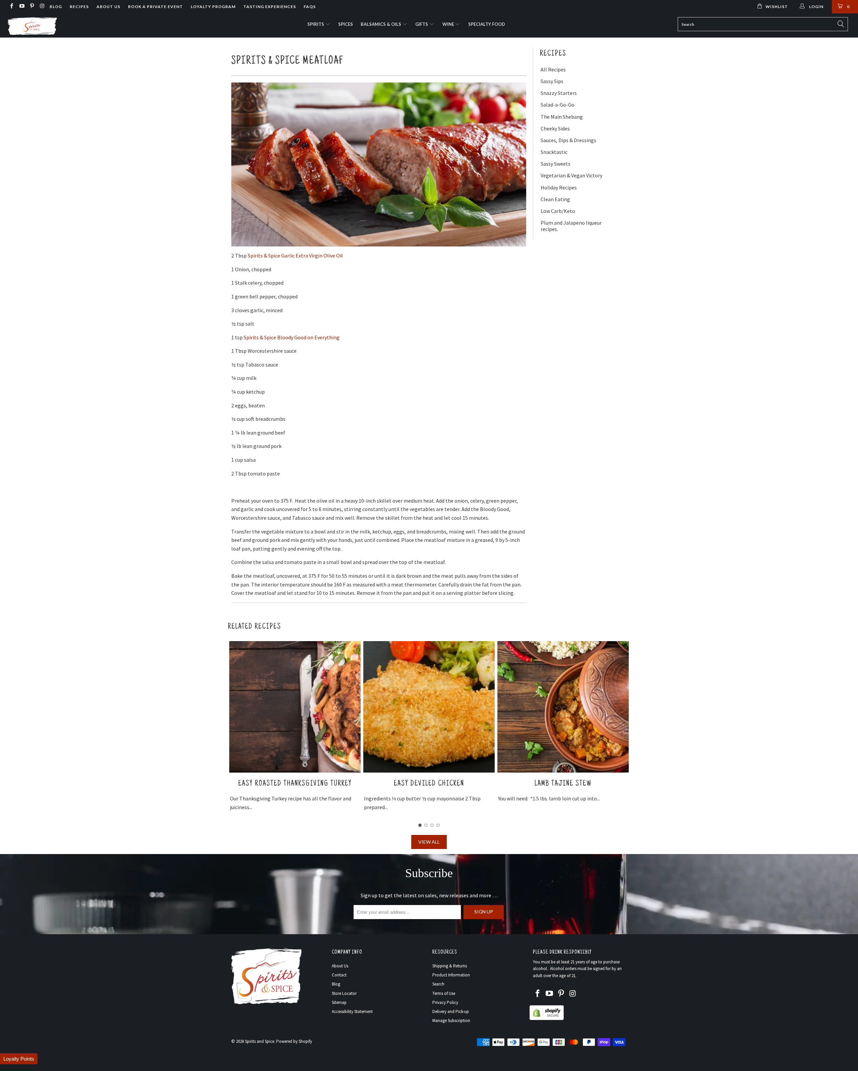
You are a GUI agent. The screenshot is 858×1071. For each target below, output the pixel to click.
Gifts (422, 24)
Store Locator (344, 993)
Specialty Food (486, 24)
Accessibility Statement (352, 1011)
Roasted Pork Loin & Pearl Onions (563, 784)
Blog (56, 6)
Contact (339, 975)
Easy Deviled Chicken (295, 784)
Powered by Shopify (294, 1041)
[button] (19, 1058)
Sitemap (339, 1002)
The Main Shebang (562, 117)
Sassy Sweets (555, 164)
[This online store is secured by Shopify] (547, 1018)
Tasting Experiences (269, 6)
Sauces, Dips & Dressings (568, 140)
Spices (345, 24)
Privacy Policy (445, 1002)
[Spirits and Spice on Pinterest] (32, 6)
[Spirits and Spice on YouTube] (21, 6)
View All (429, 842)
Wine (448, 24)
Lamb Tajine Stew (429, 784)
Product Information (451, 975)
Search (438, 984)
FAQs (310, 6)
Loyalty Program (213, 6)
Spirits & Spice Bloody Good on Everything (292, 337)
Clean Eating (555, 199)
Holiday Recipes (559, 187)
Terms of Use (443, 993)
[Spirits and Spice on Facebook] (11, 6)
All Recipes (553, 69)
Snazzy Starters (559, 93)
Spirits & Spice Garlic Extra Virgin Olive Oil (295, 255)
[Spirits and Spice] (72, 25)
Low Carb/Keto (558, 211)
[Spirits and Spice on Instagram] (42, 6)
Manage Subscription (451, 1020)
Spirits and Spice (259, 1041)
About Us (108, 6)
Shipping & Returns (449, 966)
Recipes (79, 6)
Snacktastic (554, 152)
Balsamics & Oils (381, 24)
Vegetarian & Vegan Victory (571, 175)
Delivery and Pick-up (450, 1011)
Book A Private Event (155, 6)
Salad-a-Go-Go (557, 105)
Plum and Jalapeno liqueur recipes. (571, 226)
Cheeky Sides (555, 128)
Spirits (316, 24)
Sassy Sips (552, 81)
